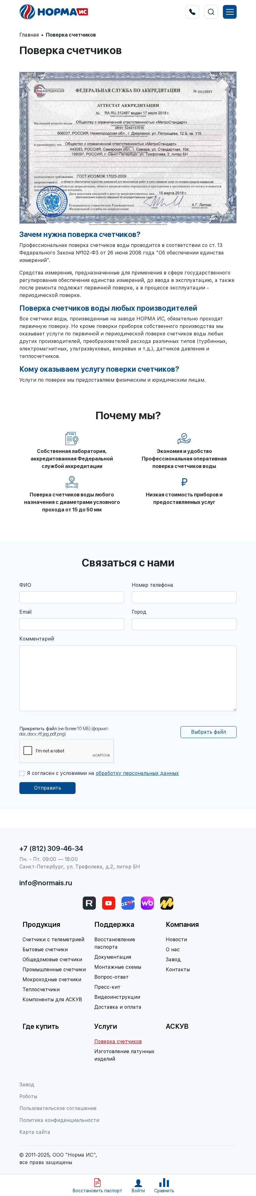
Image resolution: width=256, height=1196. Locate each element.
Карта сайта (34, 1132)
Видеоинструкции (117, 997)
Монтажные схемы (117, 967)
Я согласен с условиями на (103, 773)
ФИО (25, 585)
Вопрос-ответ (111, 977)
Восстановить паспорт (97, 1190)
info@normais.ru (45, 883)
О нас (173, 949)
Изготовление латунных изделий (124, 1055)
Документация (112, 957)
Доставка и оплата (117, 1007)
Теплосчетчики (41, 989)
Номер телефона (152, 585)
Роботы (28, 1096)
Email (25, 612)
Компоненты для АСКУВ (52, 1000)
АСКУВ (177, 1026)
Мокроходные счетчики (51, 979)
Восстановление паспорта (114, 943)
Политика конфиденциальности (59, 1120)
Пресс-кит (107, 987)
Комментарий (36, 639)
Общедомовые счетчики (52, 959)
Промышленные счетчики (54, 969)
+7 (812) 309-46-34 (51, 848)
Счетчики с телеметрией (53, 939)
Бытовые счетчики (45, 949)
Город (139, 612)
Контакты (178, 969)
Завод (173, 959)
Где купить (40, 1026)
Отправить (47, 788)
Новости (176, 939)
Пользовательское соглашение (57, 1108)
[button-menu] (230, 12)
